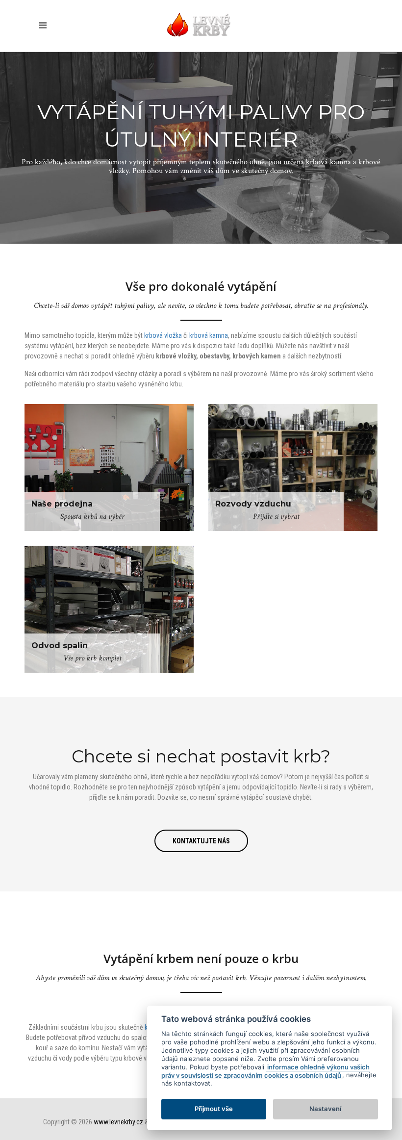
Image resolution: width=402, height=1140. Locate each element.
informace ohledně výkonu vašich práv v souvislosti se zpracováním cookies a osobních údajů (265, 1071)
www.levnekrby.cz (118, 1122)
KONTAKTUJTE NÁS (201, 841)
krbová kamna (208, 335)
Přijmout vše (214, 1109)
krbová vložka (163, 335)
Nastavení (325, 1109)
